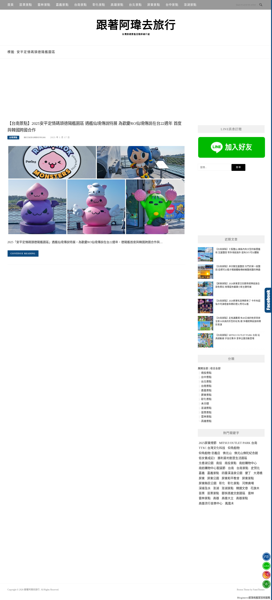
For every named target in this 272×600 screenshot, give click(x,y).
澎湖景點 (190, 4)
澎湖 (216, 488)
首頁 (10, 4)
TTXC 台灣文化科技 (212, 447)
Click (268, 300)
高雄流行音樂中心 (210, 503)
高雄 (216, 498)
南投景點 (206, 372)
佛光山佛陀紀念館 (246, 453)
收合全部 (215, 368)
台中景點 (172, 4)
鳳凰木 (229, 503)
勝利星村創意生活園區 (232, 458)
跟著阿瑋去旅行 (136, 25)
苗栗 (202, 493)
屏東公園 (213, 478)
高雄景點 (117, 4)
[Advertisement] (96, 94)
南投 (219, 463)
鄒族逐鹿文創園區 (233, 493)
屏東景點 (153, 4)
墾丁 (248, 473)
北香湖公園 (206, 463)
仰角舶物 (234, 447)
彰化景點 (99, 4)
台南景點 (80, 4)
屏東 (202, 478)
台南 (231, 468)
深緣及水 (205, 488)
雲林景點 (44, 4)
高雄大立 (228, 498)
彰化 (222, 483)
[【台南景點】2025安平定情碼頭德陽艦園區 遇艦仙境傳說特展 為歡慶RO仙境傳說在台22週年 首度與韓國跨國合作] (96, 189)
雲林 (251, 493)
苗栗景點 (25, 4)
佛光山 (227, 453)
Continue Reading (23, 253)
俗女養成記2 (207, 458)
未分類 (205, 403)
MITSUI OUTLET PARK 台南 (238, 442)
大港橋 (257, 473)
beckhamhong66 (35, 137)
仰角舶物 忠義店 (209, 453)
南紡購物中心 (248, 463)
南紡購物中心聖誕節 (212, 468)
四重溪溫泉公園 (232, 473)
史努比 (255, 468)
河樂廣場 (248, 483)
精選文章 (242, 488)
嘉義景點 (62, 4)
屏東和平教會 (230, 478)
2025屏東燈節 (207, 442)
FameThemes (259, 589)
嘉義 (202, 473)
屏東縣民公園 (207, 483)
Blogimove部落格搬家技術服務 (253, 597)
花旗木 (255, 488)
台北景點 (135, 4)
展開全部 (203, 368)
